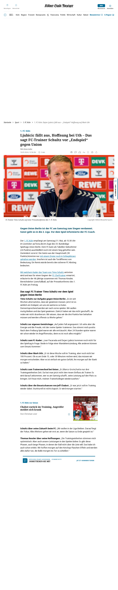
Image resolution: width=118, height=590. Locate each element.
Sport (17, 122)
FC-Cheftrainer (59, 275)
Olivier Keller (27, 149)
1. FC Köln (27, 122)
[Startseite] (59, 5)
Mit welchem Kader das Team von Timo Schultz (42, 272)
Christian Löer (30, 413)
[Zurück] (5, 14)
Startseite (7, 122)
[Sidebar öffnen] (11, 15)
